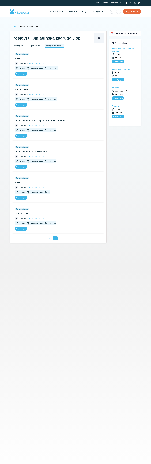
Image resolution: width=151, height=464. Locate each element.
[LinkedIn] (139, 3)
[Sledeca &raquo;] (67, 238)
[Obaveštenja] (118, 11)
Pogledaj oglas (21, 74)
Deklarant (115, 88)
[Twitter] (135, 3)
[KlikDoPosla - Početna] (19, 11)
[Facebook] (127, 3)
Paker (18, 58)
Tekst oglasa (18, 46)
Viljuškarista (22, 89)
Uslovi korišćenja (102, 3)
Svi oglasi (13, 27)
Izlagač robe (22, 213)
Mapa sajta (114, 3)
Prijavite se (130, 12)
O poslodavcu (35, 46)
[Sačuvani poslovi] (112, 12)
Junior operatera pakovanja (31, 151)
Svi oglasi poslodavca (54, 46)
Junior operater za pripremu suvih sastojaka (41, 120)
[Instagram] (131, 3)
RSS (121, 3)
